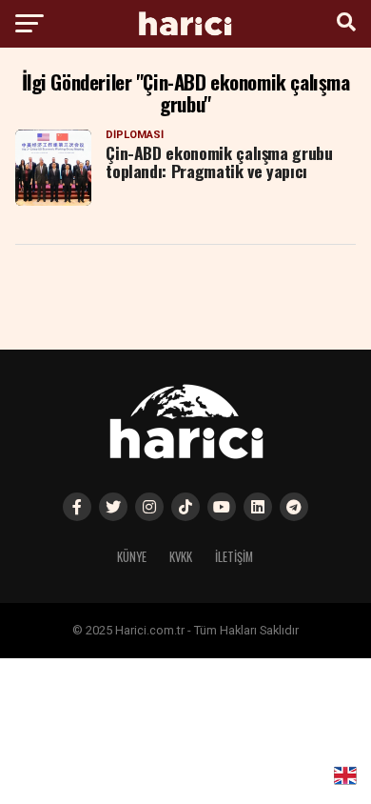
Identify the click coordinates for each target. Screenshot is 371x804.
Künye (131, 557)
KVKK (180, 557)
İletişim (234, 557)
